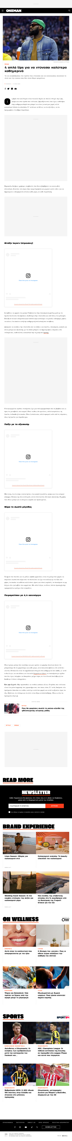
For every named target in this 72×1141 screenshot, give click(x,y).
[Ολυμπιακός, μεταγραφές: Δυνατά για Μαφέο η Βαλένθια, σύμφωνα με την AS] (52, 1075)
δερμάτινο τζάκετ (40, 673)
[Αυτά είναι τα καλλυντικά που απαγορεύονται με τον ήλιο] (19, 936)
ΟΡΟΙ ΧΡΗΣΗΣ (44, 1122)
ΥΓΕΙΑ (40, 990)
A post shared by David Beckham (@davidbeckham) (28, 485)
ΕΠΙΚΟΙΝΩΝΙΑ (8, 1122)
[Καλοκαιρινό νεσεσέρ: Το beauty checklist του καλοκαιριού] (52, 843)
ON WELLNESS (21, 919)
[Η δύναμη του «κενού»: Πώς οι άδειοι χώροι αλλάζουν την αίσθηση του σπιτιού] (52, 936)
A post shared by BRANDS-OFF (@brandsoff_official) (28, 656)
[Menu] (3, 10)
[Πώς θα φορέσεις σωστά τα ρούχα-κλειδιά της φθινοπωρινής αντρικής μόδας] (11, 709)
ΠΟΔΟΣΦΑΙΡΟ (43, 1046)
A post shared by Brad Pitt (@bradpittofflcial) (28, 304)
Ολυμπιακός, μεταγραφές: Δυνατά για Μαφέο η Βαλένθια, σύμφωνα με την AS (52, 1092)
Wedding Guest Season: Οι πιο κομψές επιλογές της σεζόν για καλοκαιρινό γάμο (19, 898)
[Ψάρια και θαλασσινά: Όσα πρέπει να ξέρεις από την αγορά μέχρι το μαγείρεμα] (19, 977)
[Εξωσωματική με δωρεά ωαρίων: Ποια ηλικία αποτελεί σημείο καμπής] (52, 977)
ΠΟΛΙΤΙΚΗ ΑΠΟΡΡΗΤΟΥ (60, 1122)
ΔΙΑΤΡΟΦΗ (8, 990)
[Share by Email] (15, 88)
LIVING (40, 948)
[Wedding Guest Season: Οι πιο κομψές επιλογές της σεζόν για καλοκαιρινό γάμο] (19, 882)
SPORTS (13, 1017)
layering (45, 332)
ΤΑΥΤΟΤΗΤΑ (20, 1122)
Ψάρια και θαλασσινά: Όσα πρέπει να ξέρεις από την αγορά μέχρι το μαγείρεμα (16, 995)
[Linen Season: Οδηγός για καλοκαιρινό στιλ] (19, 843)
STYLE (24, 705)
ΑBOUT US (31, 1122)
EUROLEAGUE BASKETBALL (15, 1046)
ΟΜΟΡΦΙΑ (8, 948)
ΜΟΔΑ (7, 64)
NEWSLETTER (50, 1127)
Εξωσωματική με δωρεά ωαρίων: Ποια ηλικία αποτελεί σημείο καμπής (51, 995)
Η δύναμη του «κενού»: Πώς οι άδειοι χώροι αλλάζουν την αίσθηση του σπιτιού (52, 953)
